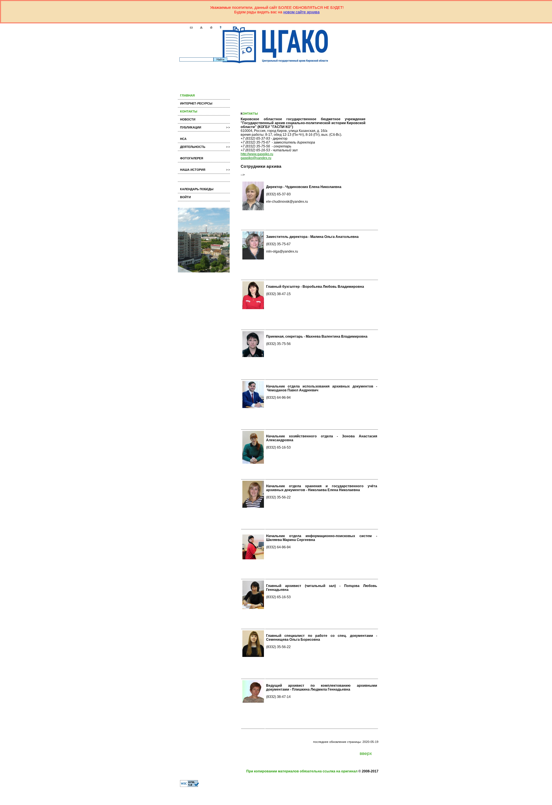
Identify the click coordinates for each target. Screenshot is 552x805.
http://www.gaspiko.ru (257, 154)
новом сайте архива (301, 12)
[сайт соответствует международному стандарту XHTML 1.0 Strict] (187, 786)
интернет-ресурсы (196, 103)
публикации (190, 127)
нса (183, 139)
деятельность (192, 147)
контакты (188, 111)
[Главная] (210, 27)
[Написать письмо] (190, 27)
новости (187, 119)
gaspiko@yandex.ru (256, 158)
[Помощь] (219, 27)
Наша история (192, 169)
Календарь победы (196, 189)
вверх (366, 753)
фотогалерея (191, 158)
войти (185, 197)
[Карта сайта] (200, 27)
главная (187, 95)
